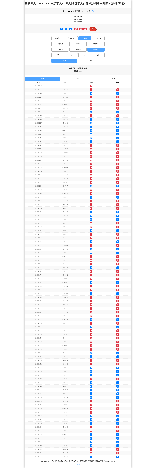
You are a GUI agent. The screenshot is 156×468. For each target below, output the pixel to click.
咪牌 (93, 29)
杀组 (71, 55)
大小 (84, 55)
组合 (58, 55)
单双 (98, 55)
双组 (91, 61)
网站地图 (78, 464)
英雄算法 (95, 49)
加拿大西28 (71, 38)
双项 (64, 61)
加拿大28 (57, 38)
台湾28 (85, 38)
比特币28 (98, 38)
